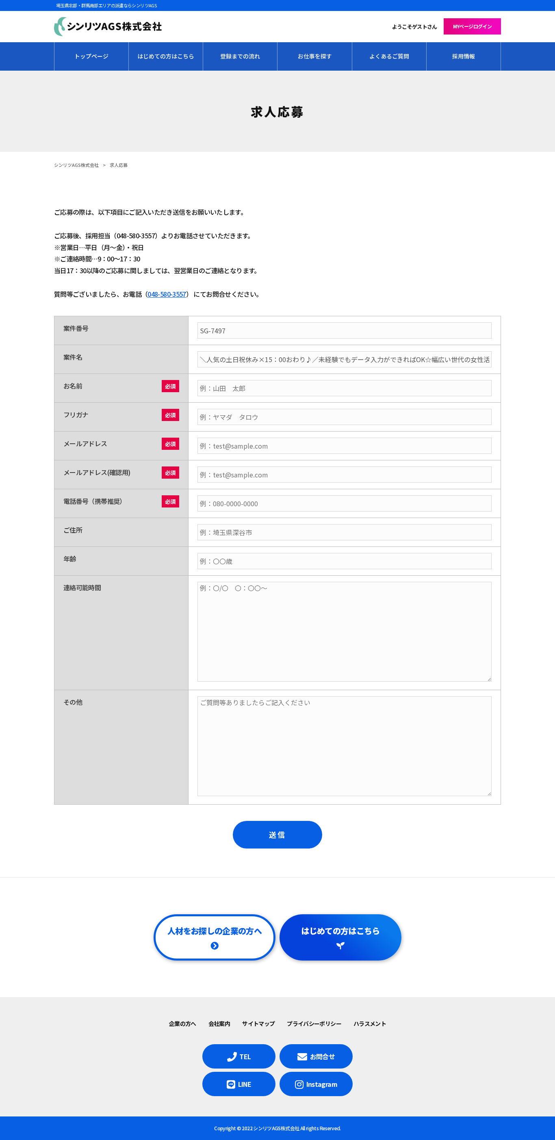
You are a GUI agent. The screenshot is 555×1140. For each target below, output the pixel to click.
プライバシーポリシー (314, 1023)
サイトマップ (258, 1023)
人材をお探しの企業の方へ (214, 931)
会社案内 (219, 1023)
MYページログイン (472, 26)
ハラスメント (369, 1023)
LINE (244, 1084)
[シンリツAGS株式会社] (108, 27)
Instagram (321, 1084)
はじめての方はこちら (340, 931)
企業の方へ (182, 1023)
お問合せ (322, 1056)
